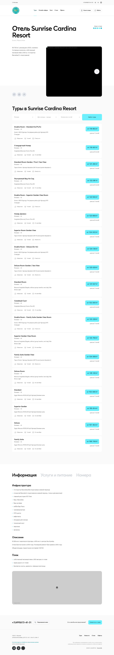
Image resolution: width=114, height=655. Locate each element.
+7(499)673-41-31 (88, 2)
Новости (86, 635)
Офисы (62, 10)
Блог (51, 10)
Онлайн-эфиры (43, 10)
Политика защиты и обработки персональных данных (25, 642)
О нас (56, 10)
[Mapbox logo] (16, 603)
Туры (35, 10)
